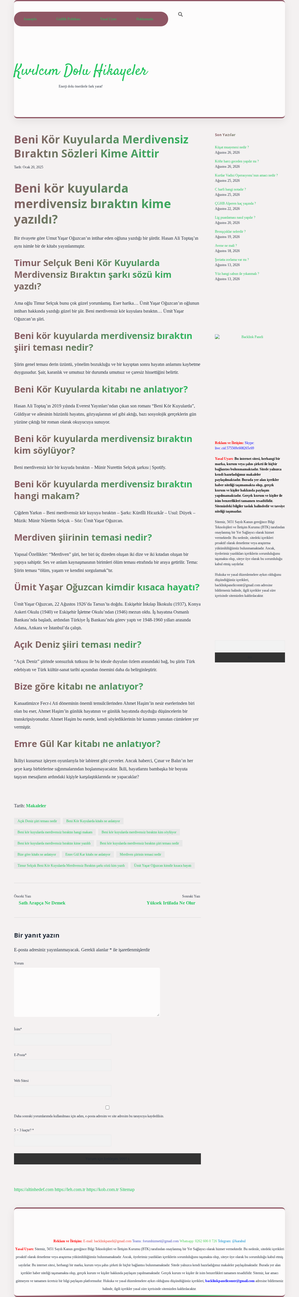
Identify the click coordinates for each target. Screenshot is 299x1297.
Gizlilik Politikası (68, 19)
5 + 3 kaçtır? (24, 1130)
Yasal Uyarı (108, 19)
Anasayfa (29, 19)
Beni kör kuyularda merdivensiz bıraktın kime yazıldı (54, 843)
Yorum (19, 963)
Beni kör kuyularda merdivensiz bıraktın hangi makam (55, 832)
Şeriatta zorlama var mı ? (232, 260)
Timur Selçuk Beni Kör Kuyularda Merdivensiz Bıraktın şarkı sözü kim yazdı (71, 865)
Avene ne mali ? (226, 246)
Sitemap (127, 1189)
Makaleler (36, 805)
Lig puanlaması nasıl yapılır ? (235, 217)
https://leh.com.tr (70, 1189)
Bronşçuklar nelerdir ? (230, 231)
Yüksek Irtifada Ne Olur (171, 902)
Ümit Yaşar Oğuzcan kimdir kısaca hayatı (162, 865)
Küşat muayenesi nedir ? (232, 147)
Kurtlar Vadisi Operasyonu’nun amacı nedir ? (246, 175)
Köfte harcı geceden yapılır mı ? (237, 161)
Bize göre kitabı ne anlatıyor (37, 854)
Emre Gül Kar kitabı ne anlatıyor (87, 854)
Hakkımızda (144, 19)
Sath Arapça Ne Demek (42, 902)
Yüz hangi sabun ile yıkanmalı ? (237, 274)
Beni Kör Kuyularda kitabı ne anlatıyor (93, 821)
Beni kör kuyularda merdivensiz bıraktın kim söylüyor (139, 832)
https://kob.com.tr (102, 1189)
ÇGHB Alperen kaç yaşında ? (235, 203)
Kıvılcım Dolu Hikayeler (80, 71)
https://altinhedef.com (33, 1189)
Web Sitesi (21, 1081)
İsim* (18, 1029)
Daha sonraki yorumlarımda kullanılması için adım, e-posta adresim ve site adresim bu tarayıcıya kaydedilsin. (89, 1116)
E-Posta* (20, 1055)
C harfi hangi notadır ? (230, 189)
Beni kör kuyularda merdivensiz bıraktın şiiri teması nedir (139, 843)
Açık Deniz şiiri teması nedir (37, 821)
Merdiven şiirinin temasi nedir (140, 854)
